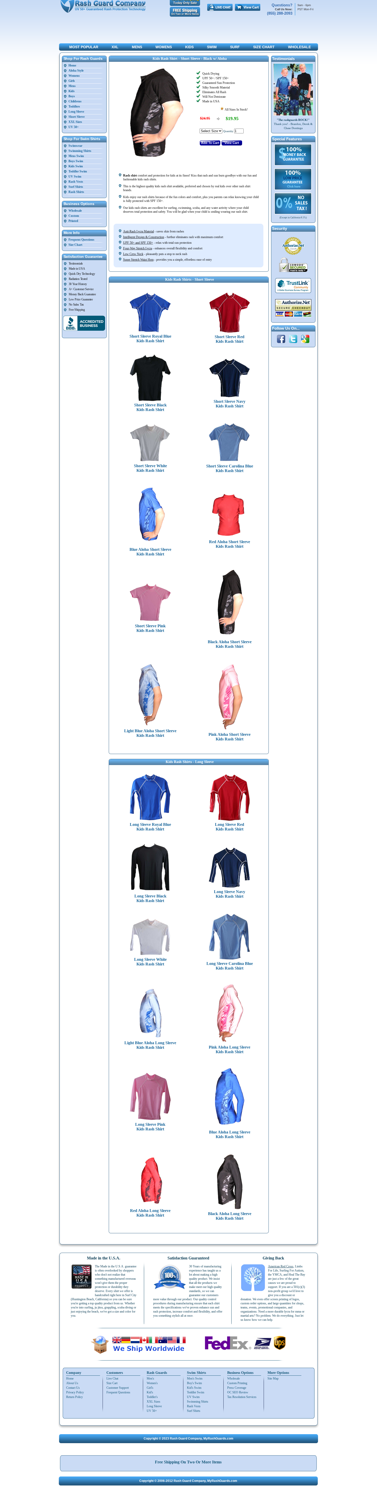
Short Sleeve (76, 117)
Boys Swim (75, 161)
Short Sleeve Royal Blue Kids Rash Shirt (150, 338)
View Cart (247, 7)
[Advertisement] (188, 30)
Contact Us (73, 1388)
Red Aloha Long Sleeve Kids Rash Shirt (150, 1212)
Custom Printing (237, 1383)
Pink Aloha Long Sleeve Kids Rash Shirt (229, 1049)
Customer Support (117, 1388)
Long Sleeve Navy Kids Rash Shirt (229, 893)
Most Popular (83, 47)
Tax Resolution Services (241, 1397)
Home (72, 65)
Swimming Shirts (79, 151)
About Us (72, 1383)
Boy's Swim (194, 1383)
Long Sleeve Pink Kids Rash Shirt (150, 1126)
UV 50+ (73, 127)
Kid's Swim (194, 1388)
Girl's (150, 1388)
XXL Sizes (75, 122)
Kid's (150, 1392)
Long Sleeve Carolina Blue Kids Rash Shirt (229, 965)
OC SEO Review (237, 1392)
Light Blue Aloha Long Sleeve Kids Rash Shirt (150, 1045)
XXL (115, 47)
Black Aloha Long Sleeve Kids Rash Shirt (229, 1215)
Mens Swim (76, 156)
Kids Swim (75, 166)
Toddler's (152, 1397)
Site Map (273, 1378)
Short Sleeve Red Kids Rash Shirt (229, 339)
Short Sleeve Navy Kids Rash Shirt (229, 403)
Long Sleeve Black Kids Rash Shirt (150, 898)
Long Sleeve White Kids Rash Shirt (150, 961)
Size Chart (264, 47)
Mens (137, 47)
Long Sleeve (76, 111)
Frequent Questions (81, 239)
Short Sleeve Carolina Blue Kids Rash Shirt (229, 468)
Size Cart (111, 1383)
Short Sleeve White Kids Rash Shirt (150, 468)
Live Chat (220, 7)
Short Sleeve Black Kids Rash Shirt (150, 407)
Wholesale (299, 47)
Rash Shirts (76, 192)
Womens (163, 47)
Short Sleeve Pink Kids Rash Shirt (150, 628)
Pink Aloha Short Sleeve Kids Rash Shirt (230, 736)
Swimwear (75, 146)
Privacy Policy (75, 1392)
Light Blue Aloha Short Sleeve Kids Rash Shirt (150, 733)
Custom (73, 216)
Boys (71, 96)
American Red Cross (280, 1266)
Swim (212, 47)
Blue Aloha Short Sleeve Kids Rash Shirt (150, 551)
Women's (152, 1383)
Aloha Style (76, 70)
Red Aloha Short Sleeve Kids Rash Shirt (229, 544)
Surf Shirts (75, 187)
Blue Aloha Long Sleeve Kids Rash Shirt (229, 1134)
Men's (150, 1378)
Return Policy (74, 1397)
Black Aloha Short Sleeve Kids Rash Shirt (230, 644)
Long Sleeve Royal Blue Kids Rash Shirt (150, 826)
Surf (235, 47)
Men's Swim (194, 1378)
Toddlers (74, 106)
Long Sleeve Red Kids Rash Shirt (229, 826)
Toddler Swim (77, 171)
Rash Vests (75, 181)
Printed (73, 221)
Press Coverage (236, 1388)
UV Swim (74, 176)
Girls (71, 81)
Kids (189, 47)
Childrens (75, 101)
